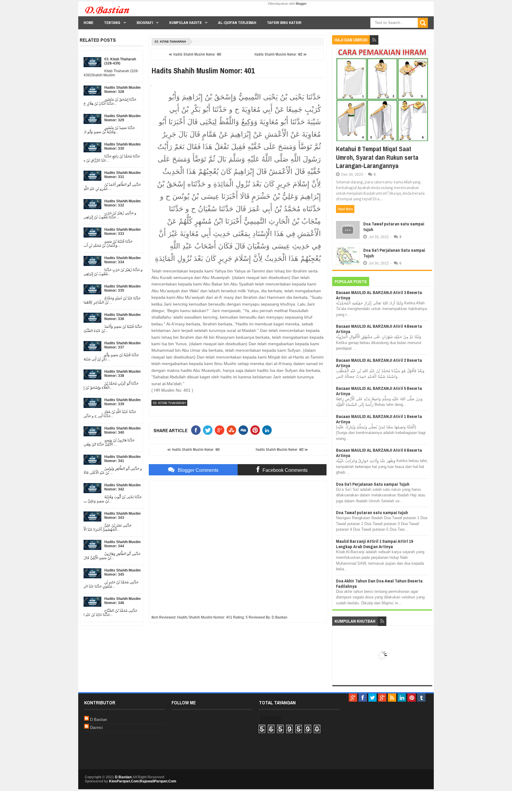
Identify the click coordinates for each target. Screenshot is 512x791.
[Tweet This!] (209, 430)
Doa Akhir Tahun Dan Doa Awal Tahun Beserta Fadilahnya (379, 583)
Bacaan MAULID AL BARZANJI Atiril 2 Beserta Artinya (379, 363)
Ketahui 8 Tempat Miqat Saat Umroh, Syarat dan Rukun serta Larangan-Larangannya (377, 157)
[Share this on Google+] (221, 430)
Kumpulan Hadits (185, 22)
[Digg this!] (244, 430)
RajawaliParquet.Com (158, 781)
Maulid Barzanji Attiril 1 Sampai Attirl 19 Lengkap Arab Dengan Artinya (374, 544)
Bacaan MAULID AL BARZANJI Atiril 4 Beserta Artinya (379, 329)
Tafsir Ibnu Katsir (284, 22)
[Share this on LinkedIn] (268, 430)
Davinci (96, 727)
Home (88, 22)
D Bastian (98, 719)
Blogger (301, 3)
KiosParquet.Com (124, 781)
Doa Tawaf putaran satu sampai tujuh (393, 227)
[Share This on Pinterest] (256, 430)
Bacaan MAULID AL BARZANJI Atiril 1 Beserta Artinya (379, 419)
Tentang (112, 22)
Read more (345, 209)
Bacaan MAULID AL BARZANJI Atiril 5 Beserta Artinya (379, 391)
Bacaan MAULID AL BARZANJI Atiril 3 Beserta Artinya (379, 295)
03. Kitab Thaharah (170, 41)
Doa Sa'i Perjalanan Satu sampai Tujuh (394, 253)
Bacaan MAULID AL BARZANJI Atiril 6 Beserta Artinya (379, 453)
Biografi (145, 22)
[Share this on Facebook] (197, 430)
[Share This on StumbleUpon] (233, 430)
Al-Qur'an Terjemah (237, 22)
